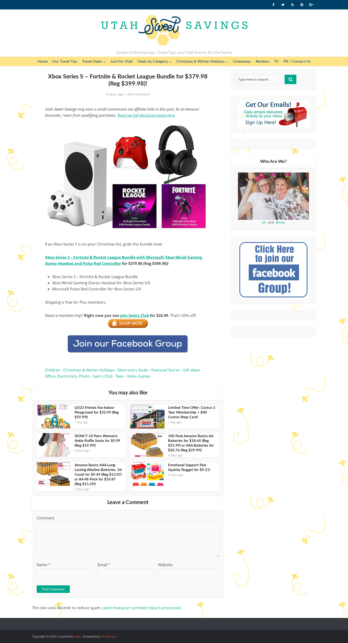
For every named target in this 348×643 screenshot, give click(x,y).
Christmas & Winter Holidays (200, 61)
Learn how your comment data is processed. (142, 607)
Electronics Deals (133, 370)
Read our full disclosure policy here (146, 115)
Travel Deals (92, 61)
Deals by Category (153, 61)
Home (43, 61)
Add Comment (138, 94)
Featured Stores (165, 370)
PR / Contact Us (297, 61)
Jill (264, 222)
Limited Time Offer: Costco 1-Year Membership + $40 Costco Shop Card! (192, 412)
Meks (78, 636)
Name (43, 564)
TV (276, 61)
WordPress (108, 636)
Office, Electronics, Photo (67, 376)
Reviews (262, 61)
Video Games (139, 376)
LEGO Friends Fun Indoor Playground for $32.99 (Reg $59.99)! (97, 412)
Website (165, 564)
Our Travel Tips (64, 61)
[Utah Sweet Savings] (174, 30)
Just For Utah (121, 61)
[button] (203, 127)
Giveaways (242, 61)
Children (52, 370)
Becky (280, 222)
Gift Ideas (191, 370)
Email (104, 564)
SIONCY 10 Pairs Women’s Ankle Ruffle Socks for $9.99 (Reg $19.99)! (97, 440)
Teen (120, 376)
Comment (45, 518)
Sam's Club (102, 376)
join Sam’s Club (134, 315)
